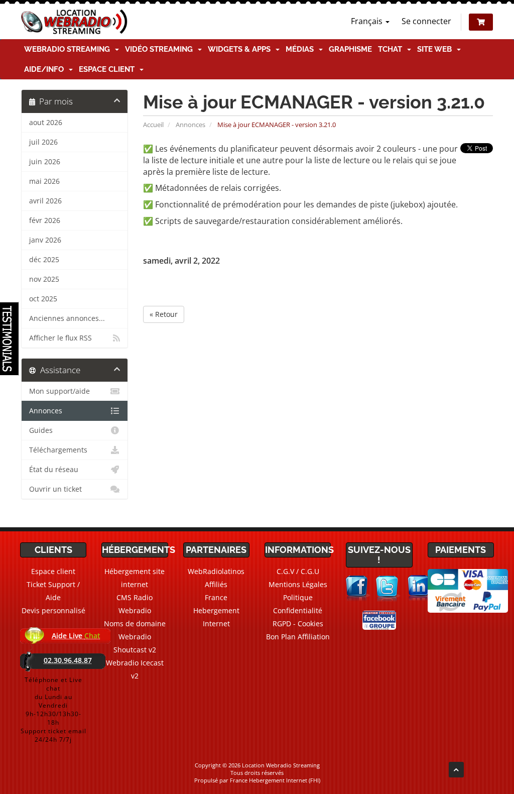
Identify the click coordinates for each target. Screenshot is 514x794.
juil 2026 (43, 142)
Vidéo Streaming (161, 49)
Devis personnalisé (53, 610)
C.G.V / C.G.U (298, 571)
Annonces (190, 124)
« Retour (164, 314)
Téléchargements (58, 450)
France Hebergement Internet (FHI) (275, 780)
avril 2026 (45, 200)
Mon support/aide (59, 391)
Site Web (436, 49)
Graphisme (350, 49)
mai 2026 (44, 181)
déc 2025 (44, 259)
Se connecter (426, 21)
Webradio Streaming (69, 49)
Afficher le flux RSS (60, 338)
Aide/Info (46, 69)
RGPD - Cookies (298, 623)
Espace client (109, 69)
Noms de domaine (135, 623)
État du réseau (53, 469)
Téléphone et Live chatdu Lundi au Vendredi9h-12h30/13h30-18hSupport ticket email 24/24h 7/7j (53, 709)
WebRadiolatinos (216, 571)
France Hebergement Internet (216, 610)
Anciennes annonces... (67, 318)
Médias (302, 49)
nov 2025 (44, 279)
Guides (41, 430)
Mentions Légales (298, 584)
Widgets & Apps (241, 49)
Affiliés (216, 584)
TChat (392, 49)
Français (367, 21)
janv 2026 (45, 240)
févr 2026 (44, 220)
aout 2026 (45, 122)
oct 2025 (43, 298)
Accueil (153, 124)
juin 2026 (44, 161)
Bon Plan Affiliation (298, 636)
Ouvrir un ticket (55, 489)
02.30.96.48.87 (68, 660)
